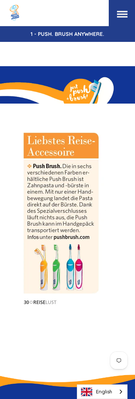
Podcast (43, 325)
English (104, 392)
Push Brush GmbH (88, 350)
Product (53, 317)
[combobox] (102, 391)
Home (21, 317)
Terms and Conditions (98, 325)
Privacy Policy (81, 334)
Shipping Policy (29, 334)
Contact (88, 317)
